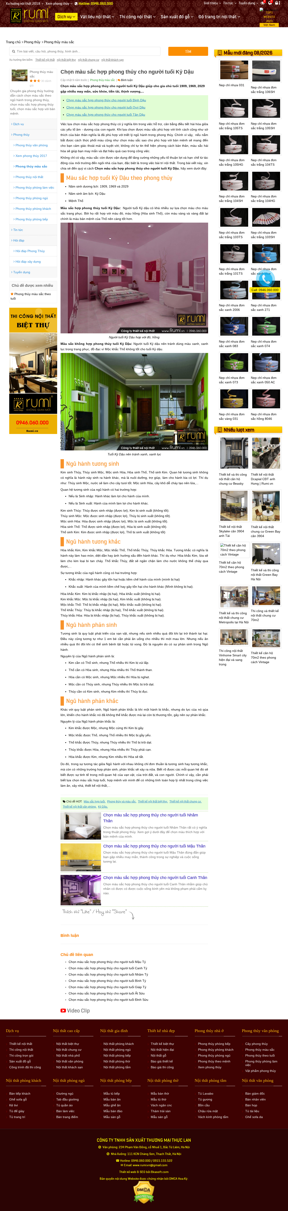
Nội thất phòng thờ (117, 1061)
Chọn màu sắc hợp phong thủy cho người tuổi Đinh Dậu (106, 100)
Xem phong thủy (57, 3)
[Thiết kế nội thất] (30, 14)
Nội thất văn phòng (69, 1061)
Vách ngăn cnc (161, 1105)
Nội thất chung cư (68, 1049)
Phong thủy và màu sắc (121, 801)
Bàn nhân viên (255, 1099)
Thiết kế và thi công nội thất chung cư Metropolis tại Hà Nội (234, 617)
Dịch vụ (18, 124)
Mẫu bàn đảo (113, 1111)
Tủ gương (205, 1099)
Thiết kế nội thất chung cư (185, 801)
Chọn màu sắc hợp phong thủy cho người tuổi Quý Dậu (105, 107)
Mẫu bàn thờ (160, 1093)
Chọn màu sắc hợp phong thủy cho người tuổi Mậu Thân (154, 846)
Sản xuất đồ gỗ (20, 1061)
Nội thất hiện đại (162, 1049)
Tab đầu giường (67, 1099)
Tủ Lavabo (205, 1093)
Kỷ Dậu (102, 806)
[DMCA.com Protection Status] (143, 1192)
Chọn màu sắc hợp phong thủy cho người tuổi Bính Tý (107, 981)
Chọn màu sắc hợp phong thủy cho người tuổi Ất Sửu (107, 993)
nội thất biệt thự (66, 59)
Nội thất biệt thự (67, 1044)
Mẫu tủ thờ (158, 1099)
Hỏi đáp (18, 240)
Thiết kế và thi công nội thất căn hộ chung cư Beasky (233, 479)
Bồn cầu (204, 1105)
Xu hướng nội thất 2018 (23, 3)
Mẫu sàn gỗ (112, 1117)
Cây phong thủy (256, 1044)
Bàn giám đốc (255, 1093)
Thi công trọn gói (21, 1055)
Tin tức (228, 3)
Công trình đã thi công (25, 1067)
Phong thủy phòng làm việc (34, 187)
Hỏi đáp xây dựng (28, 261)
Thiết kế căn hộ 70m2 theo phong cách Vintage (231, 567)
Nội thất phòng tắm (117, 1067)
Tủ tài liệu (252, 1111)
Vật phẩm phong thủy (260, 1071)
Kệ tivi (13, 1105)
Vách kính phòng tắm (213, 1117)
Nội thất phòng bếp (117, 1055)
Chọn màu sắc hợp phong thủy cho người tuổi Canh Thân (155, 877)
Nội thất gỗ (158, 1055)
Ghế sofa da (254, 1117)
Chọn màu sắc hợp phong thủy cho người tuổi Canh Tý (108, 968)
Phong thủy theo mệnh (214, 1061)
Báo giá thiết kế (162, 1061)
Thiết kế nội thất (45, 59)
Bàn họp (251, 1105)
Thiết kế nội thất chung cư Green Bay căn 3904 (265, 531)
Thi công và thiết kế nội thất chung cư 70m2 (265, 615)
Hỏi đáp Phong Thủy (30, 251)
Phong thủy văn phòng (31, 145)
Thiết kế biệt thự (162, 1044)
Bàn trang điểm (67, 1117)
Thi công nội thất (21, 1049)
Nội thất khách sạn (69, 1067)
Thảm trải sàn (161, 1111)
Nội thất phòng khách (119, 1044)
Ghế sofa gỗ (18, 1099)
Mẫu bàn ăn (112, 1099)
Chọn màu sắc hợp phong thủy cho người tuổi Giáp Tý (107, 987)
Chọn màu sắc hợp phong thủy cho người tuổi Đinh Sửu (108, 999)
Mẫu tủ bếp (112, 1093)
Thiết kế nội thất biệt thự (152, 801)
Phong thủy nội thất (29, 177)
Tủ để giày (16, 1111)
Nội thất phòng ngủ (117, 1049)
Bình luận (126, 80)
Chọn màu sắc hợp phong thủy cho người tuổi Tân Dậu (105, 114)
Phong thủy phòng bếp (31, 219)
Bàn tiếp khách (19, 1093)
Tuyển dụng (247, 3)
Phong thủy (20, 134)
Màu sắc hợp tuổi (94, 801)
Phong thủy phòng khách (33, 208)
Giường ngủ (64, 1093)
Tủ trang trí (17, 1117)
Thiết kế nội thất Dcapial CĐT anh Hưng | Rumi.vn (263, 479)
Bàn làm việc (65, 1111)
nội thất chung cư (88, 59)
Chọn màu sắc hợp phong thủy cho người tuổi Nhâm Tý (108, 974)
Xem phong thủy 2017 (31, 156)
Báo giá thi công (162, 1067)
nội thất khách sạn (112, 59)
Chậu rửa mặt (208, 1111)
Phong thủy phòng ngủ (31, 198)
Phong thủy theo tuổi (260, 1055)
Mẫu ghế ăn (112, 1105)
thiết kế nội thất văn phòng (79, 806)
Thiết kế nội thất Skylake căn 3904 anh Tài (231, 531)
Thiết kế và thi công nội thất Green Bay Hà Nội (265, 574)
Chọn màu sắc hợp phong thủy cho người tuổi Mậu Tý (107, 962)
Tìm (188, 51)
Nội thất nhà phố (68, 1055)
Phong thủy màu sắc (31, 166)
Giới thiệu (211, 3)
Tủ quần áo (64, 1105)
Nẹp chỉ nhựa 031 (231, 85)
